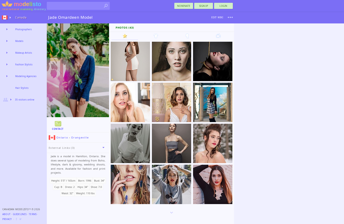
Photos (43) (125, 27)
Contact (58, 129)
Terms (33, 214)
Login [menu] (223, 5)
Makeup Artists (23, 52)
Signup (203, 5)
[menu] (230, 17)
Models (19, 41)
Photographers (23, 29)
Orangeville (80, 137)
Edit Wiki (217, 17)
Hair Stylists (22, 88)
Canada (21, 17)
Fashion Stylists (24, 64)
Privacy (7, 219)
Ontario (62, 137)
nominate (183, 5)
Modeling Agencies (26, 76)
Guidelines (20, 214)
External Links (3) (62, 147)
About (6, 214)
